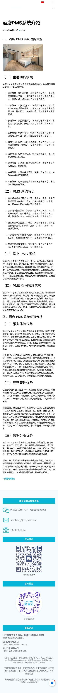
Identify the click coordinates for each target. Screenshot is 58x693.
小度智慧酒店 (42, 671)
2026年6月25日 (11, 642)
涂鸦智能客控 (28, 668)
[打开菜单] (53, 7)
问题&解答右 (9, 478)
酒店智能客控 (41, 668)
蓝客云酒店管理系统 (12, 668)
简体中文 (48, 2)
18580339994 (18, 529)
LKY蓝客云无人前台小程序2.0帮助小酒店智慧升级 (27, 635)
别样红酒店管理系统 (26, 671)
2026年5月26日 (11, 648)
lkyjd (23, 30)
